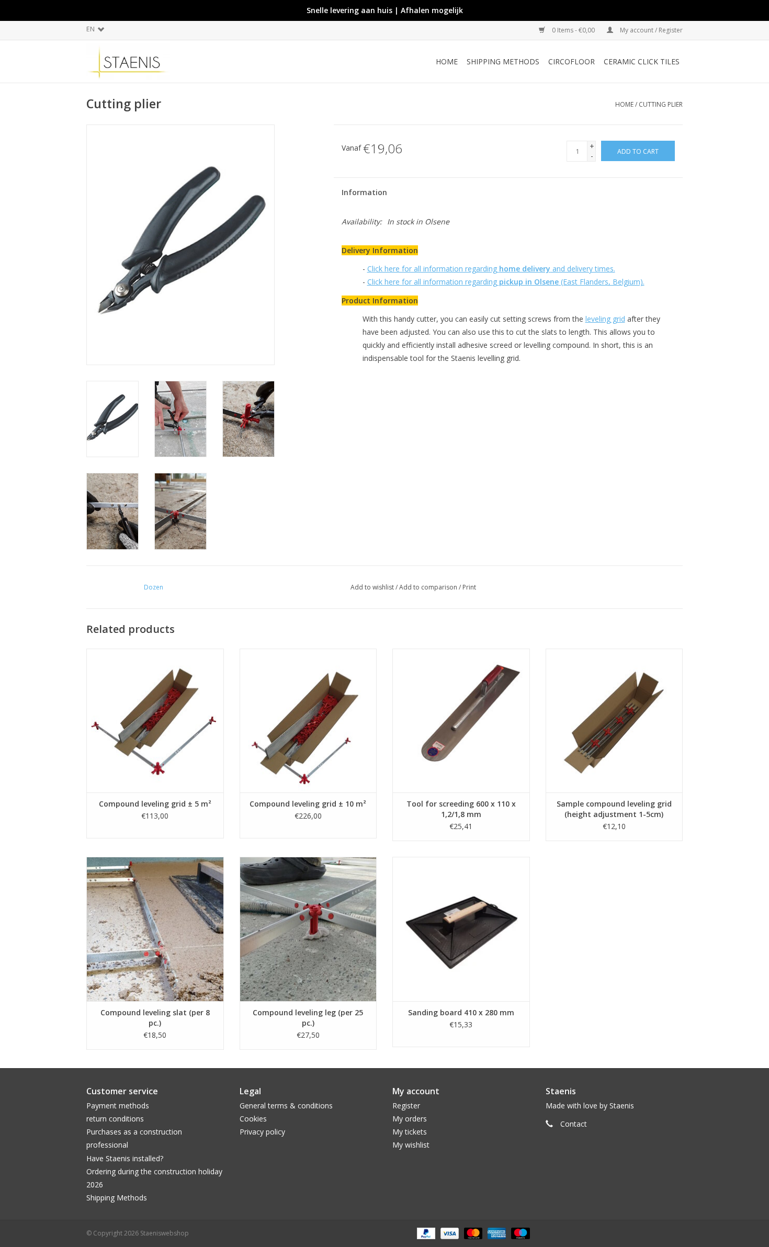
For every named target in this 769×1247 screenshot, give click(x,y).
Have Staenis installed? (124, 1158)
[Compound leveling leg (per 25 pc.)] (308, 929)
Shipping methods (503, 61)
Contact (573, 1124)
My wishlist (410, 1145)
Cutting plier (661, 104)
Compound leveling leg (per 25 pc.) (308, 1017)
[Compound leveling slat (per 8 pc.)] (155, 929)
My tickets (409, 1132)
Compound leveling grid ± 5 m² (155, 804)
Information (364, 192)
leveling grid (605, 319)
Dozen (153, 587)
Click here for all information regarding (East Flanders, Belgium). (505, 282)
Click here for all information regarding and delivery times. (491, 269)
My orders (409, 1119)
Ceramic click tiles (642, 61)
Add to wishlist (372, 587)
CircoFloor (571, 61)
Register (406, 1105)
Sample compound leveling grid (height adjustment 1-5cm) (614, 809)
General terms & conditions (286, 1105)
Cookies (253, 1119)
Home (447, 61)
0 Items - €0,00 (573, 30)
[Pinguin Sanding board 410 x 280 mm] (461, 929)
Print (469, 587)
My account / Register (650, 30)
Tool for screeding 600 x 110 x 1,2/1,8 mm (461, 809)
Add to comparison (429, 587)
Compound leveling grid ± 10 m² (308, 804)
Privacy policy (262, 1132)
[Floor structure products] (161, 61)
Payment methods (117, 1105)
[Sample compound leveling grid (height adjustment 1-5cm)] (614, 720)
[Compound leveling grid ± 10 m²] (308, 720)
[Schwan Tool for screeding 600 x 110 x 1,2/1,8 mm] (461, 720)
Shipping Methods (116, 1198)
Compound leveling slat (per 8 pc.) (155, 1017)
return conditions (115, 1119)
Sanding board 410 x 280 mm (461, 1012)
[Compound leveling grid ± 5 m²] (155, 720)
